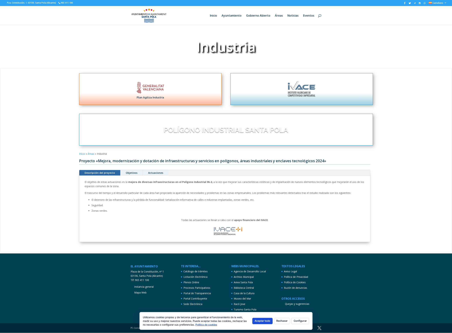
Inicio (213, 15)
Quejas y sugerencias (297, 303)
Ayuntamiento (232, 15)
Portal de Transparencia (197, 293)
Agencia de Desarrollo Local (250, 271)
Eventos (308, 15)
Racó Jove (239, 304)
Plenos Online (191, 282)
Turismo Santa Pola (245, 309)
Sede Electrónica (192, 304)
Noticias (293, 15)
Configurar (300, 320)
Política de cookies (206, 324)
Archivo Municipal (244, 276)
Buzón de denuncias (295, 287)
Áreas (279, 15)
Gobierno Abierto (258, 15)
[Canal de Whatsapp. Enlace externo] (425, 4)
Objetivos (131, 172)
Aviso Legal (290, 271)
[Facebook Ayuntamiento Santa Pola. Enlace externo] (404, 4)
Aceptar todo (262, 320)
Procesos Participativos (196, 287)
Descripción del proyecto (100, 172)
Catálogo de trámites (195, 271)
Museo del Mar (242, 298)
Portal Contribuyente (195, 298)
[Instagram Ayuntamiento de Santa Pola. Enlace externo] (420, 4)
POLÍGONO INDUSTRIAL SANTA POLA (226, 129)
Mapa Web (140, 292)
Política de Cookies (295, 282)
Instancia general (144, 286)
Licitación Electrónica (195, 276)
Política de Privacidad (296, 276)
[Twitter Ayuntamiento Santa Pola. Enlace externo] (410, 4)
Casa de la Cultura (244, 293)
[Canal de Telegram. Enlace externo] (415, 4)
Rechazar (282, 320)
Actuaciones (155, 172)
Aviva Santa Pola (243, 282)
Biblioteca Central (244, 287)
